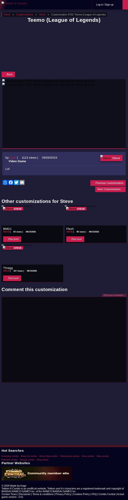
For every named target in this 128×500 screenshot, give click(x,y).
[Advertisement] (64, 48)
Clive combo (103, 456)
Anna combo (88, 456)
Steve (116, 158)
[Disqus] (64, 341)
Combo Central (106, 494)
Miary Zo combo (29, 456)
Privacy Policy (63, 494)
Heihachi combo (9, 459)
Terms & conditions (43, 494)
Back (9, 74)
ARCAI (6, 232)
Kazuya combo (27, 459)
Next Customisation (109, 189)
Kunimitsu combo (10, 456)
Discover (13, 239)
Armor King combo (48, 456)
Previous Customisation (109, 183)
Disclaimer (25, 494)
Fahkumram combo (69, 456)
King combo (43, 459)
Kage (23, 485)
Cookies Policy (81, 494)
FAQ (94, 494)
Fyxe (13, 157)
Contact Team (9, 494)
